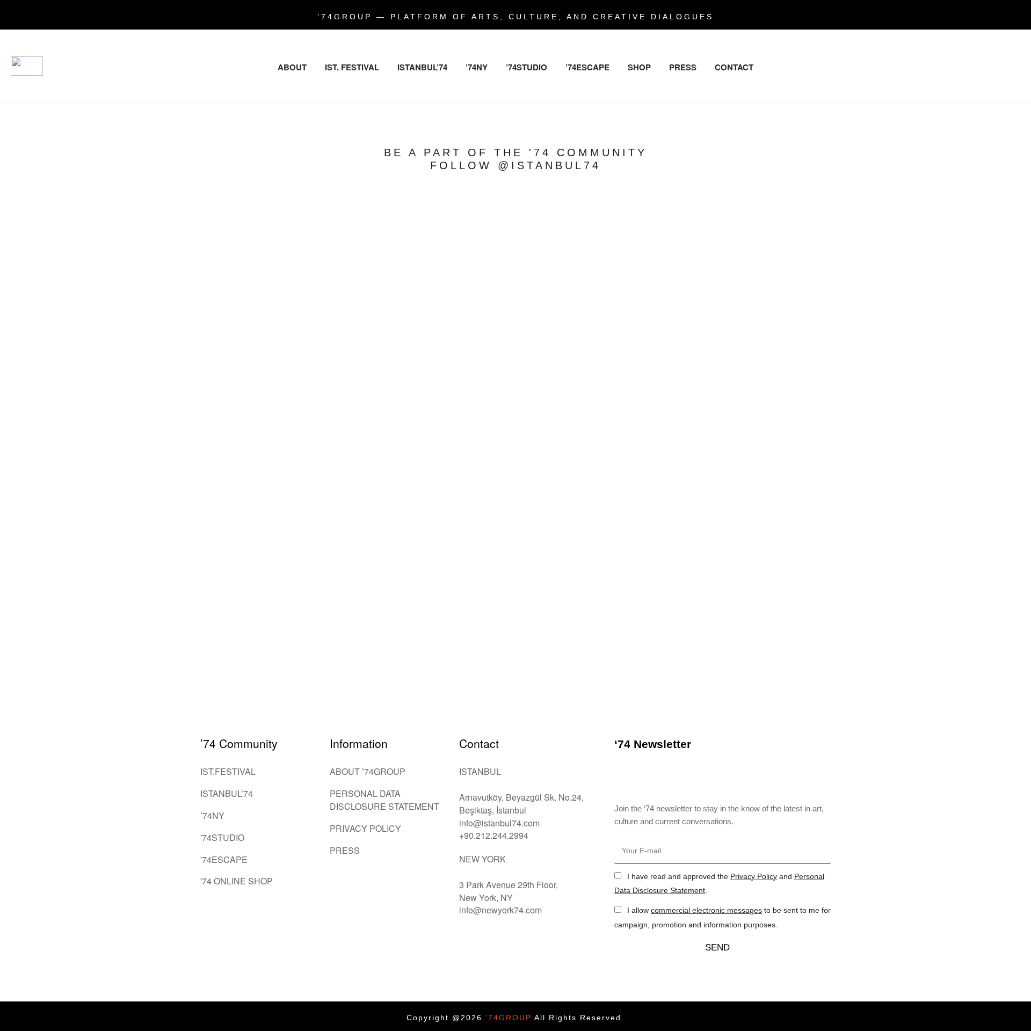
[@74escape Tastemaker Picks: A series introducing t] (515, 441)
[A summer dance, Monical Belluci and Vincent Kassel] (722, 218)
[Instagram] (950, 43)
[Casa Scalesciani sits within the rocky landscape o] (103, 326)
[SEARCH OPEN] (1015, 97)
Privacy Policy (753, 876)
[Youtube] (965, 72)
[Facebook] (980, 43)
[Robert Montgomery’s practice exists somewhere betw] (309, 346)
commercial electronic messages (706, 910)
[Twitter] (1009, 43)
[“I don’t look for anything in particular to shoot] (928, 307)
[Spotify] (995, 72)
